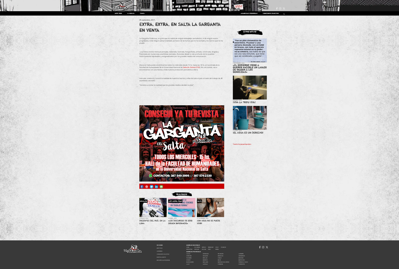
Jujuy (188, 264)
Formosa (220, 264)
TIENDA (142, 13)
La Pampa (240, 253)
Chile (217, 247)
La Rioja (205, 264)
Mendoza (220, 255)
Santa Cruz (241, 260)
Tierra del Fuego (243, 262)
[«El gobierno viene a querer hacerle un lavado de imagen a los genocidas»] (250, 50)
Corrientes (241, 264)
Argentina (189, 249)
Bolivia (204, 249)
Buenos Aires (190, 262)
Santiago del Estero (223, 262)
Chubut (188, 260)
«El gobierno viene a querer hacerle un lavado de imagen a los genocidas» (250, 68)
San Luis (205, 258)
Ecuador (223, 247)
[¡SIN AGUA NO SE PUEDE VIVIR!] (210, 207)
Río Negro (221, 253)
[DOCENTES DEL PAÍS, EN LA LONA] (153, 207)
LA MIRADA (131, 13)
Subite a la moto (161, 257)
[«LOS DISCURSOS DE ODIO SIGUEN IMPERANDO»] (181, 207)
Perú (209, 249)
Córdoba (188, 255)
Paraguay (210, 247)
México (204, 247)
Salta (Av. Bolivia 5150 (191, 67)
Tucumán (188, 258)
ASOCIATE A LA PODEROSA (163, 260)
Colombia (197, 247)
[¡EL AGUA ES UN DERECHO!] (250, 118)
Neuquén (205, 255)
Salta (219, 260)
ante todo (118, 13)
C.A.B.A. (188, 253)
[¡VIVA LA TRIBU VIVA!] (250, 88)
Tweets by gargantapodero (242, 144)
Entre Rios (206, 253)
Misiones (240, 258)
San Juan (205, 262)
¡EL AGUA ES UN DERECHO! (248, 132)
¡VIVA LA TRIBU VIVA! (244, 102)
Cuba (187, 247)
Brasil (217, 249)
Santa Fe (205, 260)
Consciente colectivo (271, 13)
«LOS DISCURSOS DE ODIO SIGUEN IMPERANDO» (180, 222)
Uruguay (196, 249)
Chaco (220, 258)
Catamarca (241, 255)
